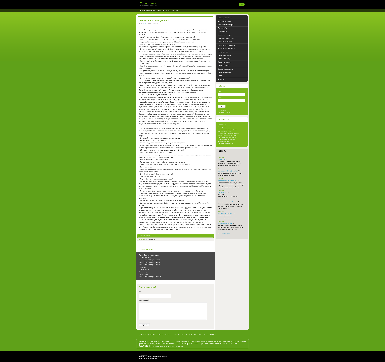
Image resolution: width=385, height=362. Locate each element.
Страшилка (148, 3)
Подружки (221, 159)
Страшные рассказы (225, 69)
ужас (169, 346)
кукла (146, 344)
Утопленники (223, 52)
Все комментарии (224, 233)
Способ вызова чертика (225, 143)
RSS (182, 334)
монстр (184, 343)
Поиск (205, 334)
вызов (161, 341)
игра (219, 341)
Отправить (144, 325)
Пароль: (220, 97)
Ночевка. (142, 267)
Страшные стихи (224, 62)
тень (165, 346)
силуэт (211, 344)
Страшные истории (225, 18)
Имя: (140, 291)
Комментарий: (144, 300)
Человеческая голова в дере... (228, 129)
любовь (159, 343)
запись (148, 235)
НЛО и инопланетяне (226, 38)
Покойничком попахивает (226, 139)
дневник (184, 341)
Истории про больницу (226, 48)
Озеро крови (143, 274)
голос (172, 341)
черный (175, 346)
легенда (152, 343)
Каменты (160, 334)
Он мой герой (144, 269)
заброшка (196, 341)
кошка (237, 341)
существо (144, 345)
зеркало (212, 341)
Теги (199, 334)
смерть (218, 343)
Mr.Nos (144, 23)
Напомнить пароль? (224, 112)
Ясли (220, 76)
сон (230, 343)
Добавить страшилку (147, 334)
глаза (167, 341)
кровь (140, 344)
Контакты (212, 334)
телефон (159, 346)
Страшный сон (223, 65)
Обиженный (222, 125)
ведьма (149, 341)
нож (190, 343)
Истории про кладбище (226, 45)
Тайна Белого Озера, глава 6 (149, 255)
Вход (221, 106)
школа (180, 346)
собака (225, 343)
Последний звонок (146, 257)
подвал (196, 344)
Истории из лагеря (225, 42)
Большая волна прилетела (227, 137)
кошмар (243, 341)
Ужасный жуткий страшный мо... (228, 133)
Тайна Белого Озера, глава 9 (149, 265)
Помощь (176, 334)
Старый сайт (191, 334)
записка (204, 341)
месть (178, 344)
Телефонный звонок (225, 223)
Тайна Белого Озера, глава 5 (149, 260)
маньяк (165, 343)
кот (232, 341)
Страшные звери (224, 55)
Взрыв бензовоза (223, 141)
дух (189, 341)
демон (177, 341)
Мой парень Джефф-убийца (228, 171)
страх (235, 344)
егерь (143, 235)
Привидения (222, 31)
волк (155, 341)
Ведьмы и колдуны (225, 35)
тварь (153, 346)
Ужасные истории (224, 21)
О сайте (168, 334)
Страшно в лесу (154, 10)
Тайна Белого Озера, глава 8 (149, 262)
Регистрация (222, 110)
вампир (142, 341)
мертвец (172, 343)
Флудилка (221, 79)
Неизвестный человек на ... (227, 180)
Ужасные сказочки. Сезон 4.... (228, 135)
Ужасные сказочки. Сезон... (227, 202)
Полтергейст (222, 28)
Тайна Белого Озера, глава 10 (150, 277)
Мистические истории (226, 25)
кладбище (226, 341)
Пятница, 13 (222, 192)
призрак (204, 343)
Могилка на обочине (224, 131)
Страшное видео (224, 72)
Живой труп (143, 272)
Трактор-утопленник (224, 127)
